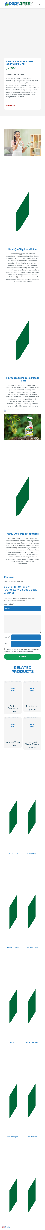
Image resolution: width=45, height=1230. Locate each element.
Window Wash (13, 742)
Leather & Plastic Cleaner (32, 743)
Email (6, 644)
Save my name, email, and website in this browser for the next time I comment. (21, 650)
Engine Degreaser (13, 707)
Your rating (9, 604)
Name (7, 637)
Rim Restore (32, 706)
